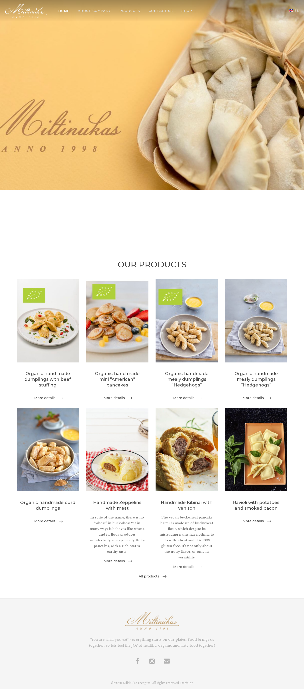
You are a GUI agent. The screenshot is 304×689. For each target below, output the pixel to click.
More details (45, 398)
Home (63, 11)
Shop (186, 11)
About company (94, 11)
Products (129, 11)
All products (149, 576)
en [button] (297, 11)
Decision (186, 683)
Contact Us (161, 11)
